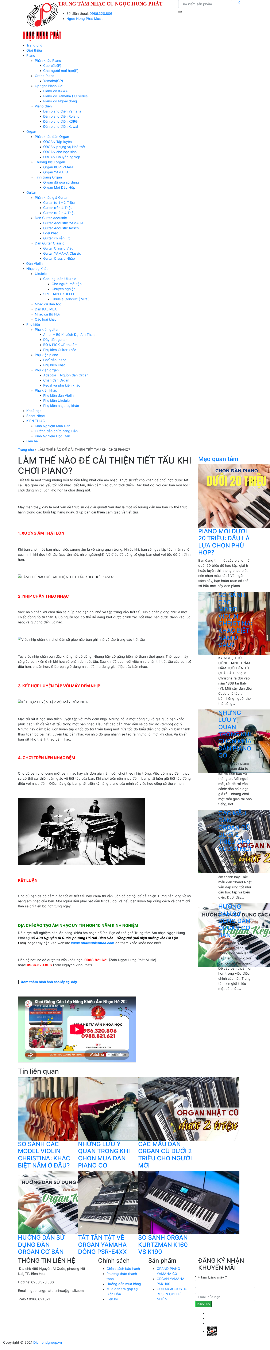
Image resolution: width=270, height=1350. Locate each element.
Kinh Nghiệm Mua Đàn (52, 426)
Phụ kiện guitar (47, 329)
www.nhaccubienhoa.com (92, 943)
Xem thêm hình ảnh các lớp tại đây (49, 982)
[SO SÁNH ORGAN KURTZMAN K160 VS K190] (188, 1202)
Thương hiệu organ (50, 162)
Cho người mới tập (67, 284)
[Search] (180, 11)
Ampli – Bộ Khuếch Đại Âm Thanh (69, 334)
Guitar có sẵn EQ (56, 238)
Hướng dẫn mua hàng (124, 1284)
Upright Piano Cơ (48, 86)
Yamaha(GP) (53, 81)
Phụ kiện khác (46, 390)
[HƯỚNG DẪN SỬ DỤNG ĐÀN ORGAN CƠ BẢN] (68, 1202)
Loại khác (51, 233)
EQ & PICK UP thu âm (60, 345)
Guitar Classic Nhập (59, 258)
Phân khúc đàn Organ (52, 136)
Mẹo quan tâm (218, 458)
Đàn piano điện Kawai (60, 126)
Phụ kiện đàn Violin (58, 395)
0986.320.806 (101, 13)
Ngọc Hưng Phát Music (84, 18)
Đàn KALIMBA (46, 309)
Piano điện (43, 106)
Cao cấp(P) (52, 65)
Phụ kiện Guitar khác (59, 350)
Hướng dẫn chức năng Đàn (56, 431)
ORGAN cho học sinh (60, 152)
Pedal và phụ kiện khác (61, 385)
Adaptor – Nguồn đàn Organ (65, 375)
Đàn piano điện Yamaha (62, 111)
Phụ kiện (33, 324)
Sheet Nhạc (35, 416)
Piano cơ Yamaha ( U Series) (66, 96)
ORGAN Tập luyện (57, 142)
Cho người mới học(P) (60, 71)
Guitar (31, 192)
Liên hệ (32, 441)
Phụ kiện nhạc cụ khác (61, 405)
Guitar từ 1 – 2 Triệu (59, 202)
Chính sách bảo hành (123, 1268)
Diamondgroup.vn (47, 1342)
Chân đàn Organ (56, 380)
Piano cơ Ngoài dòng (60, 101)
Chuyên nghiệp (64, 289)
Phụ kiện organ (47, 370)
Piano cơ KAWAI (56, 91)
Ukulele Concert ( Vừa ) (71, 299)
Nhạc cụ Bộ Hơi (47, 314)
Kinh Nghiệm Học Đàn (52, 436)
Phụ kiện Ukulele (56, 400)
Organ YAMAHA (56, 172)
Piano (30, 55)
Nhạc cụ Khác (37, 268)
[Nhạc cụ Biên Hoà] (42, 21)
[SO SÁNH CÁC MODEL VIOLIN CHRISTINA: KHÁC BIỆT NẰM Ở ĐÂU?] (68, 1108)
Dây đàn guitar (55, 340)
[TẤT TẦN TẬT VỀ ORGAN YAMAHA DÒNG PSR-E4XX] (128, 1202)
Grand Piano (44, 76)
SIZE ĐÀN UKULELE (59, 294)
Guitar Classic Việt (58, 248)
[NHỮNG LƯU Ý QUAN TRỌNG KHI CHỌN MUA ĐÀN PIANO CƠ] (128, 1108)
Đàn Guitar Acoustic (51, 218)
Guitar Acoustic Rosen (61, 228)
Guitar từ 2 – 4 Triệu (59, 213)
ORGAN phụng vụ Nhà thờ (64, 147)
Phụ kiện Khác (54, 365)
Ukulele (41, 274)
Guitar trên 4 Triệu (57, 208)
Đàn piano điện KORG (60, 121)
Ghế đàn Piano (54, 360)
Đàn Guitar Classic (49, 243)
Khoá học (33, 411)
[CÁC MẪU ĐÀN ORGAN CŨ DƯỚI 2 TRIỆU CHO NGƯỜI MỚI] (188, 1108)
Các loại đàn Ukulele (59, 279)
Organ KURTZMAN (58, 167)
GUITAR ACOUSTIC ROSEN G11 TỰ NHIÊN (172, 1294)
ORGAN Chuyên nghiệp (61, 157)
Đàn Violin (34, 263)
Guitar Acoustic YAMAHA (63, 223)
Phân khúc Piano (48, 60)
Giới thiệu (34, 50)
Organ (31, 131)
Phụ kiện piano (46, 355)
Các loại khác (46, 319)
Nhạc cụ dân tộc (48, 304)
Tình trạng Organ (48, 177)
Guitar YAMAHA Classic (62, 253)
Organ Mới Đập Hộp (59, 187)
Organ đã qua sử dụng (61, 182)
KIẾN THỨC (35, 421)
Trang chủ (34, 45)
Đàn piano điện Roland (61, 116)
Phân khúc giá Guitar (51, 197)
